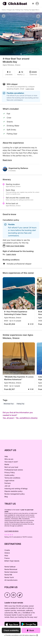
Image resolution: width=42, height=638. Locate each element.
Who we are (8, 459)
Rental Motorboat (10, 569)
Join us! (7, 486)
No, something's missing (26, 418)
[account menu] (37, 3)
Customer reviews (11, 531)
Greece (7, 553)
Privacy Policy (9, 472)
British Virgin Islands (11, 561)
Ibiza (6, 555)
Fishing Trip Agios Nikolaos (32, 10)
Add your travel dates (15, 246)
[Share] (38, 16)
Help (6, 456)
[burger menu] (33, 3)
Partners (7, 483)
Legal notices (9, 480)
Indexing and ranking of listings (15, 488)
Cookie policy (9, 475)
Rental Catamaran (11, 572)
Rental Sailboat (9, 567)
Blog (6, 496)
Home (4, 10)
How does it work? (11, 462)
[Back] (3, 16)
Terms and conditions (12, 478)
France (7, 558)
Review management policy (14, 494)
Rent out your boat (11, 467)
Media (6, 464)
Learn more (11, 254)
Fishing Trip (19, 10)
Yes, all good (8, 418)
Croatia (7, 550)
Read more (7, 160)
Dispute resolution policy (13, 491)
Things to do (10, 10)
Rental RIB (8, 575)
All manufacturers (10, 580)
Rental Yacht (9, 577)
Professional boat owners (13, 470)
